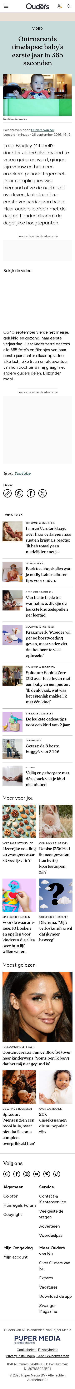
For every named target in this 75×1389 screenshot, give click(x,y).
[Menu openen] (6, 6)
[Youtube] (36, 1174)
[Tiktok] (56, 1174)
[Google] (6, 1174)
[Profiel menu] (59, 6)
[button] (20, 1356)
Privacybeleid (48, 1350)
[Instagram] (26, 1174)
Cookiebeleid (26, 1350)
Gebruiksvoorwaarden (52, 1356)
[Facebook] (16, 1174)
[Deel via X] (42, 493)
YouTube (22, 473)
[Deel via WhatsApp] (19, 493)
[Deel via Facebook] (31, 493)
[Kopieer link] (7, 493)
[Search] (69, 6)
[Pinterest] (46, 1174)
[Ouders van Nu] (37, 6)
